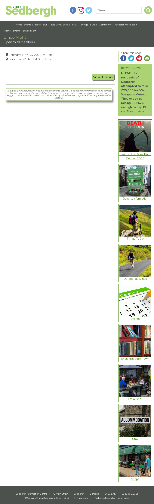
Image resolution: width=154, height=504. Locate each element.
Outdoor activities (135, 279)
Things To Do (88, 24)
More (141, 111)
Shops (135, 479)
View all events (103, 77)
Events (27, 24)
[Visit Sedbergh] (31, 16)
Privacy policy (82, 498)
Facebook (73, 10)
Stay (74, 24)
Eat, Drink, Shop (59, 24)
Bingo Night (29, 30)
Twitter (88, 10)
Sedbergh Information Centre (31, 494)
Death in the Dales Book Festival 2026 (135, 156)
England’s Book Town (135, 359)
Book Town (41, 24)
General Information (126, 24)
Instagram (81, 10)
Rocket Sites (122, 498)
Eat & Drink (135, 399)
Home (18, 24)
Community (105, 24)
